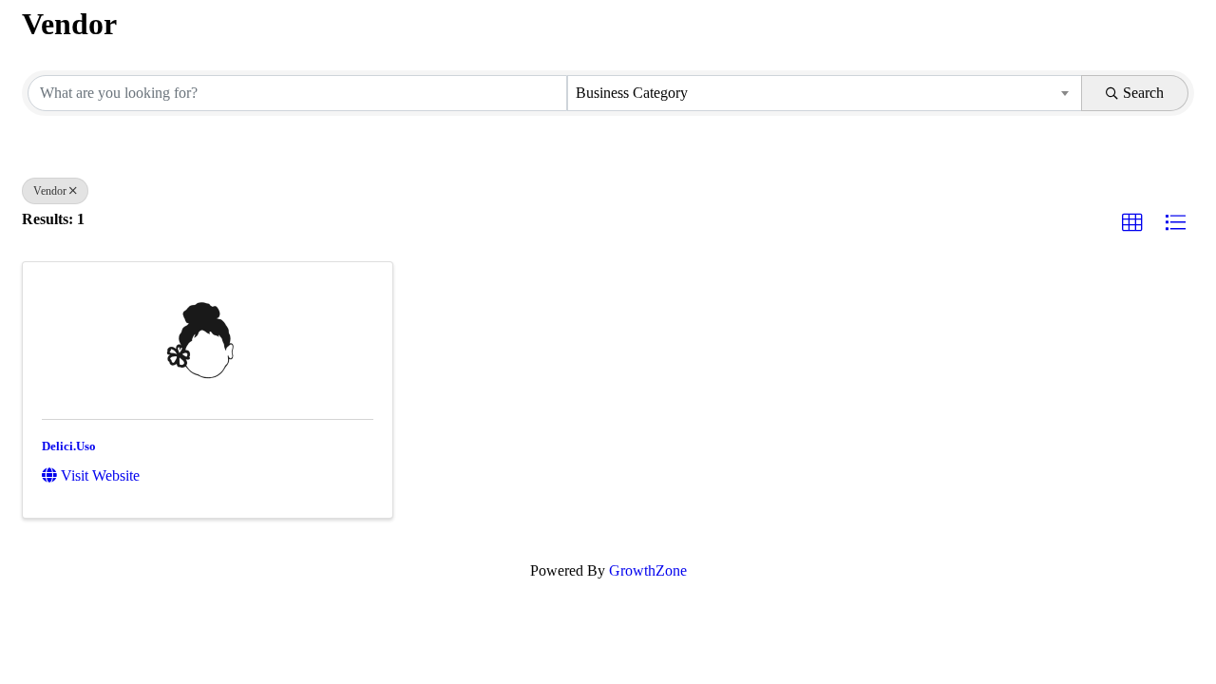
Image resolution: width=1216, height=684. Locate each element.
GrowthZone (648, 570)
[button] (1132, 223)
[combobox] (824, 93)
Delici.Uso (69, 446)
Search (1143, 93)
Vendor (49, 191)
